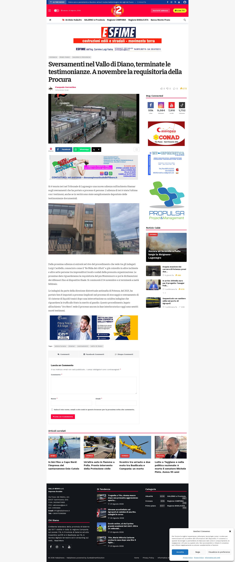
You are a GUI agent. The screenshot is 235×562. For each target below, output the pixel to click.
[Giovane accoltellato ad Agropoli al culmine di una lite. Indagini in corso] (101, 513)
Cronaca (53, 57)
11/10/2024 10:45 (62, 90)
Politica (160, 456)
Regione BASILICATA (176, 506)
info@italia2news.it (62, 511)
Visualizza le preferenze (219, 552)
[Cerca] (185, 20)
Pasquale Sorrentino (65, 87)
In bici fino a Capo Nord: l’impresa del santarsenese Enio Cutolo (63, 465)
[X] (175, 2)
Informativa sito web (212, 557)
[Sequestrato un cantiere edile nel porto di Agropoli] (153, 302)
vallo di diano (96, 346)
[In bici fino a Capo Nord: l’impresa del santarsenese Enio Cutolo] (64, 447)
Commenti (64, 354)
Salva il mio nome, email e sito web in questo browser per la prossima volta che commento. (94, 410)
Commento (56, 374)
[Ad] (117, 39)
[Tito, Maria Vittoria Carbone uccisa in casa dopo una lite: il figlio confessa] (101, 541)
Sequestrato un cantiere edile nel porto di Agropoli (174, 301)
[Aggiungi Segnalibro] (136, 149)
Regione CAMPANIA (176, 501)
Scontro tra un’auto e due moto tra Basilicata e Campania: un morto (134, 465)
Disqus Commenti (125, 354)
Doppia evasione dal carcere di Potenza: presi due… (174, 269)
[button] (230, 531)
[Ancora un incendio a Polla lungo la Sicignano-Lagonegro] (166, 247)
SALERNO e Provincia (81, 57)
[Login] (185, 2)
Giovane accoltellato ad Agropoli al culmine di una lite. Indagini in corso (122, 512)
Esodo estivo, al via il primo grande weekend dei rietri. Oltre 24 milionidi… (123, 526)
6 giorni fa (169, 275)
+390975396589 (59, 513)
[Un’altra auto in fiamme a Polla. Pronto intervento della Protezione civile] (100, 447)
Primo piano (65, 57)
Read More (59, 541)
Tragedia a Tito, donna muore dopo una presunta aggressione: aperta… (123, 497)
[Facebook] (167, 2)
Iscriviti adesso (160, 11)
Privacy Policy (188, 557)
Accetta (180, 552)
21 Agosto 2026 (117, 504)
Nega (197, 552)
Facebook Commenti (95, 354)
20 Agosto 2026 (117, 518)
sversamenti (83, 346)
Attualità (154, 496)
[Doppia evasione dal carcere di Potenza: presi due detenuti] (153, 271)
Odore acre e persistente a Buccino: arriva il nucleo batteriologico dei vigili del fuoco (101, 2)
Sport (53, 456)
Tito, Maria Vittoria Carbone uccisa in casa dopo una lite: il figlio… (122, 540)
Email (99, 398)
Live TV (181, 11)
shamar (72, 346)
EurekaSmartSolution (95, 558)
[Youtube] (179, 2)
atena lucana (60, 346)
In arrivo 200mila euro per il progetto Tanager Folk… (173, 283)
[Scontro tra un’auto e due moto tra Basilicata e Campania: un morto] (135, 447)
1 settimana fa (171, 289)
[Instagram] (171, 2)
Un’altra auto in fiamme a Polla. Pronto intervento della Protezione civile (99, 465)
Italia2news (60, 558)
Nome (54, 398)
